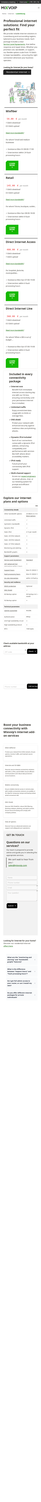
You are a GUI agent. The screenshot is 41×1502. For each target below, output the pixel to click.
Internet (11, 14)
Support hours (9, 570)
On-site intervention (11, 578)
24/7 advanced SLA (10, 564)
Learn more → (12, 165)
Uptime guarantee (10, 611)
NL (38, 2)
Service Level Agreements (14, 44)
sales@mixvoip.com (17, 865)
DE (35, 2)
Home (4, 14)
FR (31, 2)
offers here (8, 946)
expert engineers (28, 476)
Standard (29, 560)
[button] (38, 7)
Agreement (17, 560)
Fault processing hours (12, 574)
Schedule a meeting (8, 2)
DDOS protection (10, 586)
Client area (23, 2)
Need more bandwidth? (15, 133)
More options (31, 516)
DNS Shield (8, 590)
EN (28, 2)
